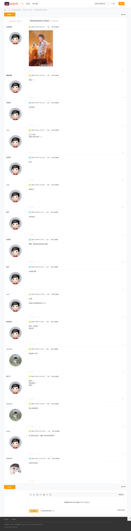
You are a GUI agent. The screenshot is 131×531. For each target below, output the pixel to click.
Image (37, 494)
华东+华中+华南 (27, 10)
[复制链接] (55, 21)
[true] (114, 4)
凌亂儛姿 (9, 75)
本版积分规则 (121, 510)
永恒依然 (9, 27)
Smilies (50, 494)
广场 (22, 4)
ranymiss (9, 349)
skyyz (8, 431)
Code (47, 494)
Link (40, 494)
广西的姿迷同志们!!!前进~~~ (41, 10)
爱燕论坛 (5, 10)
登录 (121, 3)
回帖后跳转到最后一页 (48, 511)
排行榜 (35, 4)
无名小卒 (9, 458)
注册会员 (87, 502)
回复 (32, 70)
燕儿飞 (8, 376)
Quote (44, 494)
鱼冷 (7, 212)
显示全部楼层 (55, 27)
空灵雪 (8, 103)
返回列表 (123, 14)
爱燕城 (14, 519)
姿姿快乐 (9, 321)
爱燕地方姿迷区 (16, 10)
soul (7, 130)
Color (34, 494)
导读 (28, 4)
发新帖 (9, 14)
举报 (123, 70)
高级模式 (121, 494)
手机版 (6, 519)
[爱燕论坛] (11, 4)
